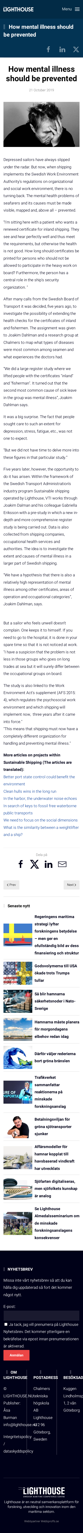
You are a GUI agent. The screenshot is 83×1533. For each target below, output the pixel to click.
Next (70, 884)
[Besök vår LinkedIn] (62, 49)
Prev (12, 884)
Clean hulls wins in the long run (29, 791)
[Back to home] (18, 9)
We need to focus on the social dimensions (40, 820)
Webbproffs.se (50, 1521)
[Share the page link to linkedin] (48, 864)
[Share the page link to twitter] (35, 864)
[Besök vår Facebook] (48, 49)
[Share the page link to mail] (62, 864)
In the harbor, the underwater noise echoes (40, 798)
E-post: (9, 1306)
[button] (71, 9)
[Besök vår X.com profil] (76, 49)
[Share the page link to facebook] (21, 864)
